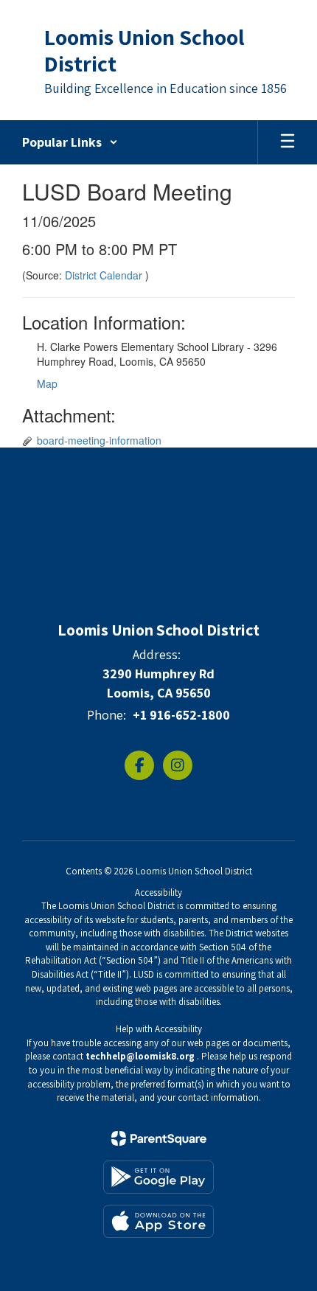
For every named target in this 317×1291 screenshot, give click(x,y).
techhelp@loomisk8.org (140, 1056)
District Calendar (105, 275)
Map (47, 383)
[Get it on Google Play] (158, 1177)
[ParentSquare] (159, 1138)
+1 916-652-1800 (181, 714)
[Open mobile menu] (287, 142)
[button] (70, 142)
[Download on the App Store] (158, 1221)
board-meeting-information (99, 440)
